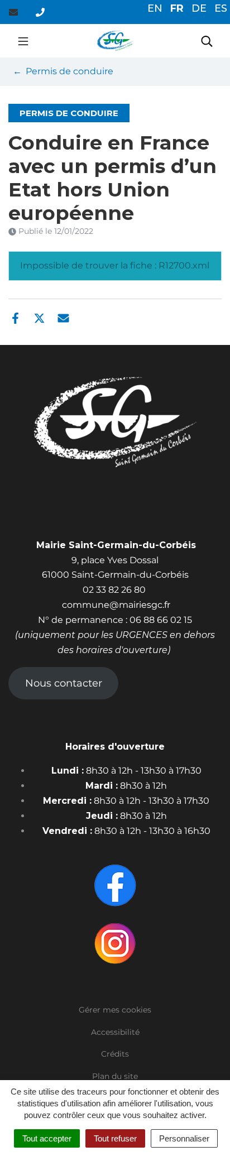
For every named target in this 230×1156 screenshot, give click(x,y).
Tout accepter (46, 1138)
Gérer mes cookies (115, 1010)
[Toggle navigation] (23, 40)
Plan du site (115, 1076)
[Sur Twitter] (39, 317)
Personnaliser (184, 1138)
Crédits (115, 1054)
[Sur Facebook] (15, 317)
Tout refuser (115, 1138)
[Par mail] (63, 317)
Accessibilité (115, 1032)
